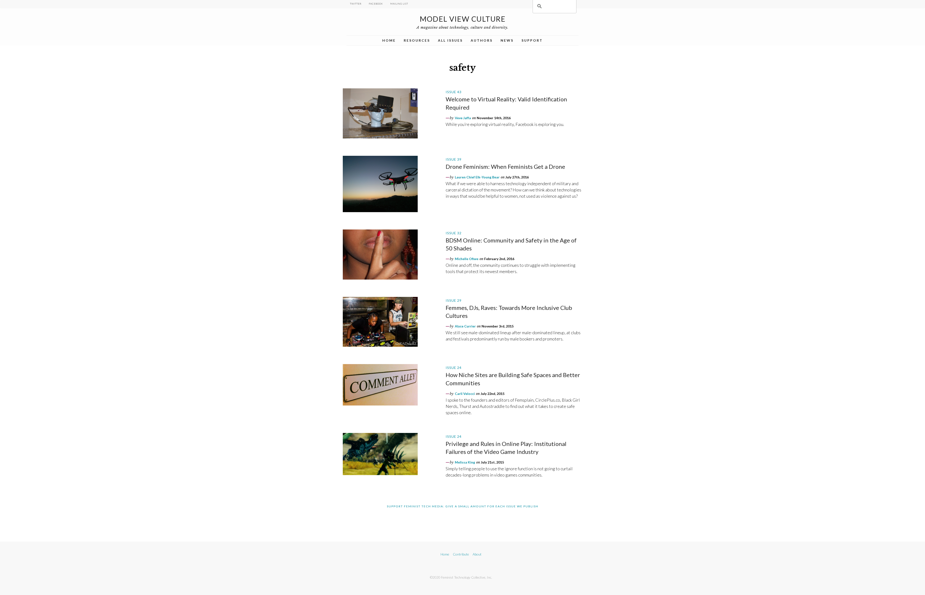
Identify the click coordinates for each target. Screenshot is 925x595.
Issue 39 (454, 159)
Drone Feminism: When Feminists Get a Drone (505, 166)
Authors (482, 40)
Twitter (356, 3)
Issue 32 (454, 233)
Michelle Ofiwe (466, 259)
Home (389, 40)
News (507, 40)
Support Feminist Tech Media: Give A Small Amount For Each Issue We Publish (462, 506)
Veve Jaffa (463, 118)
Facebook (376, 3)
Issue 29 (454, 300)
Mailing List (399, 3)
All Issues (450, 40)
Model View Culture (462, 18)
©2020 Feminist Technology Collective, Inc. (461, 577)
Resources (417, 40)
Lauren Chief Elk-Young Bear (477, 177)
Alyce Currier (465, 326)
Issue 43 (454, 92)
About (477, 554)
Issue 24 (454, 368)
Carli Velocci (465, 394)
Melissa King (465, 462)
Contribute (461, 554)
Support (532, 40)
